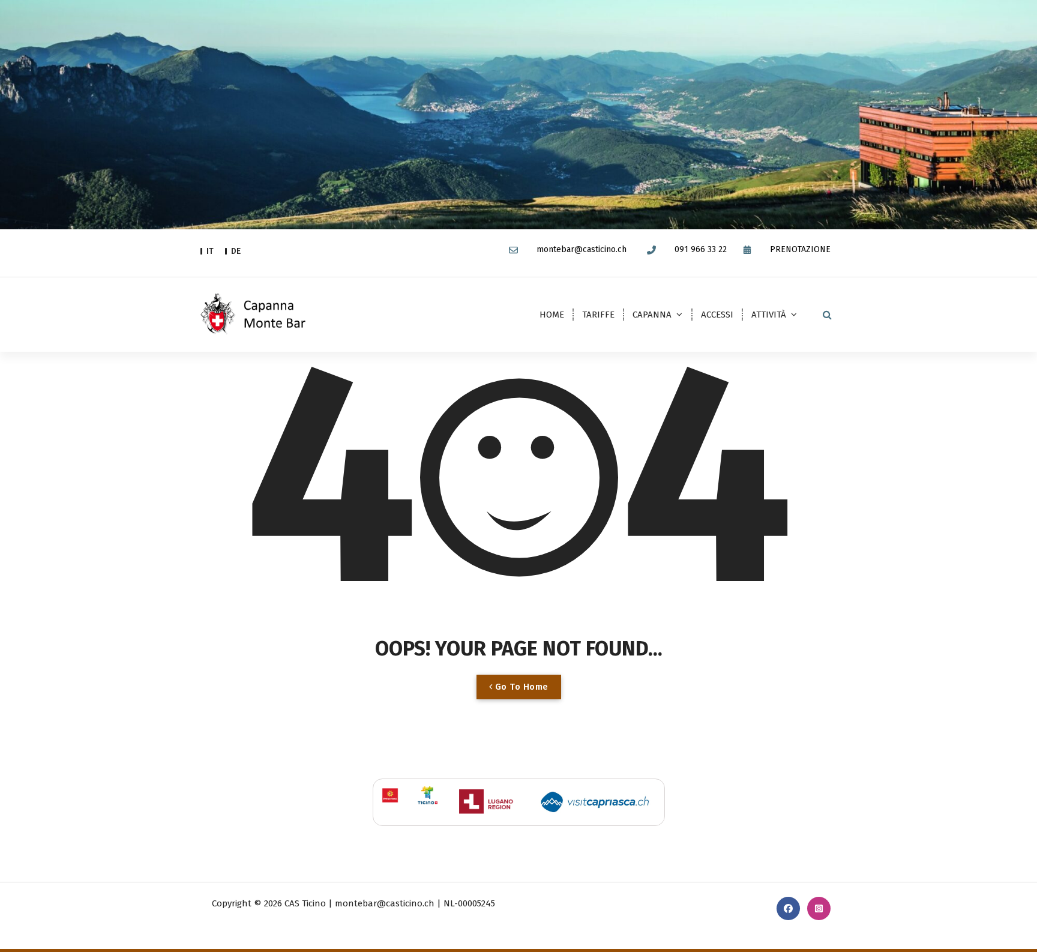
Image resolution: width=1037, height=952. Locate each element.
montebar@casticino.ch (582, 250)
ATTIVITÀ (768, 314)
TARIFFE (598, 314)
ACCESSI (717, 314)
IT (210, 251)
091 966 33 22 (701, 250)
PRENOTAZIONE (800, 250)
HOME (552, 314)
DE (236, 251)
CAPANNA (652, 314)
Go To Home (520, 686)
